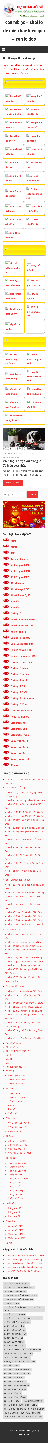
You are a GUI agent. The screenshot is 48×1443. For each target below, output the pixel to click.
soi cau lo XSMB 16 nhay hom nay (17, 1369)
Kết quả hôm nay (20, 558)
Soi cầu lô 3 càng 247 (13, 1393)
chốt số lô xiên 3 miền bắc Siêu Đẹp (25, 916)
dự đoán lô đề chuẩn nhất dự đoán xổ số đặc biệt (22, 1308)
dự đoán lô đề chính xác (14, 1314)
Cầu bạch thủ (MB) (21, 637)
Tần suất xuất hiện (21, 710)
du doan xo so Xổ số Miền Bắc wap (18, 1299)
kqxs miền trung (11, 1354)
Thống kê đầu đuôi (21, 662)
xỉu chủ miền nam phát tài (13, 267)
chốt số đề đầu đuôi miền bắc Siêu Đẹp (26, 812)
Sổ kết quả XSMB (20, 565)
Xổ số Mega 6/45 (20, 589)
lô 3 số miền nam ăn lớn (33, 311)
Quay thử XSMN (19, 746)
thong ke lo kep (37, 1409)
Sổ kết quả (11, 1070)
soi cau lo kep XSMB (26, 1362)
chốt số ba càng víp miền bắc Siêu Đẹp (26, 800)
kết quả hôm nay (14, 1066)
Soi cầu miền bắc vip (15, 787)
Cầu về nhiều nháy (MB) (24, 656)
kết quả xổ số (26, 1354)
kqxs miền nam (34, 1350)
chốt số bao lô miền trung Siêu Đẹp (25, 991)
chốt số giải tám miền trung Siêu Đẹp (26, 1006)
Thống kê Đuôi (19, 692)
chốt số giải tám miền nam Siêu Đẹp (25, 961)
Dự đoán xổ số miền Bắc (14, 1346)
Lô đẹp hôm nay (10, 1358)
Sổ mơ (14, 765)
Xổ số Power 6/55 (20, 595)
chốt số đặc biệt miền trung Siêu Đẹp (25, 1002)
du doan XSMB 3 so (11, 1303)
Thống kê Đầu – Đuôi (22, 698)
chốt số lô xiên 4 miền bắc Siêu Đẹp (25, 920)
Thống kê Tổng (19, 704)
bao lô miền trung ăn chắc (34, 376)
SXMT (8, 1062)
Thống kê (16, 613)
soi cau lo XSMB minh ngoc (15, 1381)
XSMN (14, 546)
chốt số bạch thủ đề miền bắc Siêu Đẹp (26, 816)
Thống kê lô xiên (20, 674)
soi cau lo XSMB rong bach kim (17, 1385)
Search (32, 494)
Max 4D (15, 607)
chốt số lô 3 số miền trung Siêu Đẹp (25, 1010)
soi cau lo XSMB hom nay (14, 1377)
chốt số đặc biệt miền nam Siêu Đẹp (25, 957)
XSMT (14, 552)
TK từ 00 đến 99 (20, 716)
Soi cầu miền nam (14, 929)
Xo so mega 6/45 (16, 1097)
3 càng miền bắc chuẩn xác (34, 193)
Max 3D (15, 601)
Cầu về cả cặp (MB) (21, 649)
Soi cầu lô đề (9, 1409)
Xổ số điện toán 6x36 (23, 619)
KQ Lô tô (10, 1203)
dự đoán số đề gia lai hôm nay (17, 1322)
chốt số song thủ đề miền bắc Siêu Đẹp (26, 924)
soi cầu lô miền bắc (12, 1401)
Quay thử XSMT (19, 753)
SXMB (9, 1054)
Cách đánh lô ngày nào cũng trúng (19, 1288)
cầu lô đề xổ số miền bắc (15, 1292)
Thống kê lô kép (19, 680)
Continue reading (12, 482)
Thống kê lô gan (20, 668)
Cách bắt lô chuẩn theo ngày (16, 1284)
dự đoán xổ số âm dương (15, 1350)
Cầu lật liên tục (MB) (22, 643)
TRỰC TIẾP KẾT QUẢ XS (17, 1051)
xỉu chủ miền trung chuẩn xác (11, 359)
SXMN (9, 1058)
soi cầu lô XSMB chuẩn (13, 1405)
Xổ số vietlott (18, 583)
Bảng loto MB (14, 1208)
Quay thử (10, 1221)
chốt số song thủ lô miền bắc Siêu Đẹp (26, 892)
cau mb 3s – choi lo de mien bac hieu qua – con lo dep (24, 30)
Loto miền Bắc (18, 722)
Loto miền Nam (19, 728)
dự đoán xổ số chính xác (15, 1334)
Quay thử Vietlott (20, 759)
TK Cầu (9, 1136)
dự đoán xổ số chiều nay (15, 1330)
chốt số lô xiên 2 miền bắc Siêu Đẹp (25, 912)
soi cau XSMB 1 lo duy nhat (15, 1389)
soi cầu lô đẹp (31, 1405)
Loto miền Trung (20, 734)
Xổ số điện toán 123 (22, 625)
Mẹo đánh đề (24, 1358)
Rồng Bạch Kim (10, 1362)
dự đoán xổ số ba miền (14, 1326)
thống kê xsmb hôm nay (14, 1417)
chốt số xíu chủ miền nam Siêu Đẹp (24, 941)
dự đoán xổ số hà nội (13, 1338)
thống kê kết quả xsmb (30, 1413)
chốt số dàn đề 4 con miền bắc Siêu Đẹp (25, 1255)
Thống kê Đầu (18, 686)
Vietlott (9, 1088)
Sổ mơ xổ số (12, 1047)
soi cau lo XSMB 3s (11, 1365)
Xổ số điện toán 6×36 (18, 1123)
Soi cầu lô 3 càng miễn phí (15, 1397)
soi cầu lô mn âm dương (33, 1401)
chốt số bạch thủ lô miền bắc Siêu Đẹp (26, 827)
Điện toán (10, 1118)
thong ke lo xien (11, 1413)
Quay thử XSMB (19, 740)
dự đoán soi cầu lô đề (32, 1318)
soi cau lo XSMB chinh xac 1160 (17, 1373)
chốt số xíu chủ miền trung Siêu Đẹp (25, 1038)
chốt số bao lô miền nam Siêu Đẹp (24, 945)
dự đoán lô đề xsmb (12, 1318)
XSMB (14, 540)
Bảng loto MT (14, 1216)
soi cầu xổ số (23, 1409)
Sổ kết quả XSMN (20, 571)
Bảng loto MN (14, 1212)
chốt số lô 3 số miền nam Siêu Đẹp (24, 965)
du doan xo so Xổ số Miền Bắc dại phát (20, 1295)
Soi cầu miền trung (15, 986)
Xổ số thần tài (19, 631)
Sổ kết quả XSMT (20, 577)
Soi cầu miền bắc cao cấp (18, 879)
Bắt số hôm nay (13, 1043)
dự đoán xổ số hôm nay (14, 1342)
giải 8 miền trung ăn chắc (34, 359)
